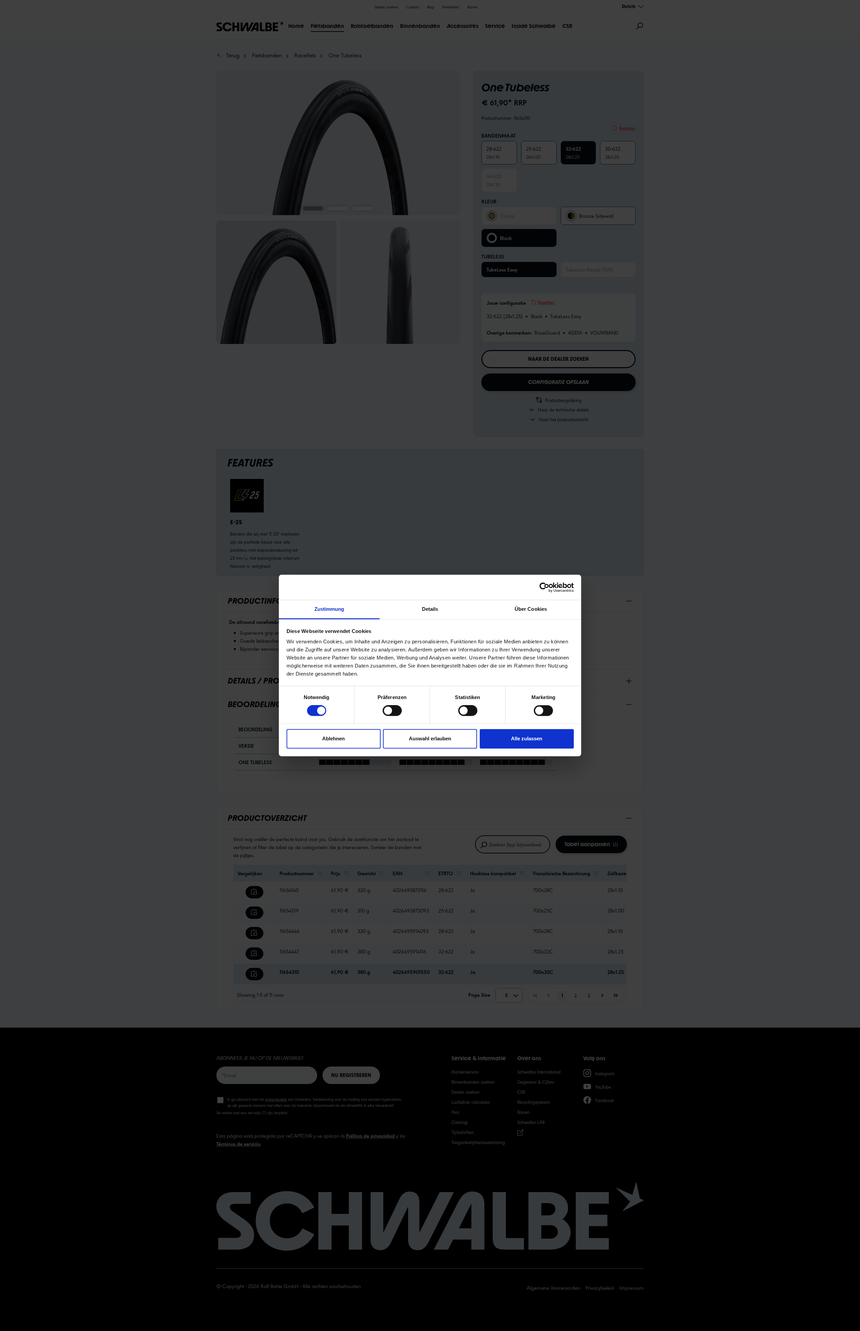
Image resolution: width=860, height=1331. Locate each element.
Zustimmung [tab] (329, 609)
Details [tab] (430, 609)
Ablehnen (333, 738)
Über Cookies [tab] (531, 609)
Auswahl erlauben (430, 738)
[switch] (392, 710)
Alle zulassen (526, 738)
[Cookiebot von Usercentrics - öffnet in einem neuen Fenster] (544, 587)
